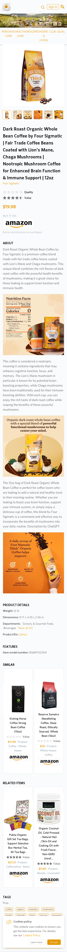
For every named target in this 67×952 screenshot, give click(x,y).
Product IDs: (15, 634)
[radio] (4, 192)
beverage (57, 915)
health (9, 915)
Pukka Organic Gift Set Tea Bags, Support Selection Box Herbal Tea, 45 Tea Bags (18, 843)
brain (32, 915)
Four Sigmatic (11, 183)
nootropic (33, 909)
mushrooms (48, 909)
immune (43, 915)
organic (20, 909)
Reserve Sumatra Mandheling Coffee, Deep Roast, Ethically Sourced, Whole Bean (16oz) (48, 725)
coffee (9, 909)
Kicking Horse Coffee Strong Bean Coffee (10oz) (18, 725)
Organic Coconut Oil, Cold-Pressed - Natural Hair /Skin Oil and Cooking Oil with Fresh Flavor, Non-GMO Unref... (48, 843)
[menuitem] (52, 7)
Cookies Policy (31, 935)
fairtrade (21, 915)
